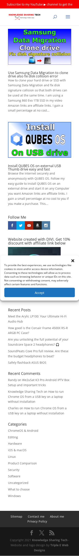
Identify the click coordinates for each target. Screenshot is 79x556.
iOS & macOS (17, 450)
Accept (39, 292)
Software (14, 476)
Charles (13, 408)
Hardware (15, 443)
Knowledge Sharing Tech (25, 392)
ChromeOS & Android (23, 431)
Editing (13, 437)
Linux (12, 457)
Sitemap (16, 516)
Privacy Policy (37, 521)
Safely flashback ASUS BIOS (27, 362)
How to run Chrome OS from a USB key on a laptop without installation (36, 397)
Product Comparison (22, 463)
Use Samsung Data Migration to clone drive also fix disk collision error (38, 74)
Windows (14, 496)
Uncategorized (18, 483)
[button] (73, 261)
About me (57, 516)
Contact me (36, 516)
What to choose (19, 489)
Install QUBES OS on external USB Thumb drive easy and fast (34, 167)
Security (13, 470)
